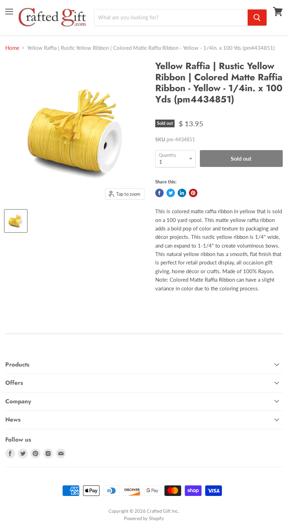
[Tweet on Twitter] (170, 193)
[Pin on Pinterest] (193, 193)
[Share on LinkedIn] (182, 193)
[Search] (257, 17)
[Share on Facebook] (159, 193)
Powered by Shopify (144, 518)
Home (12, 48)
